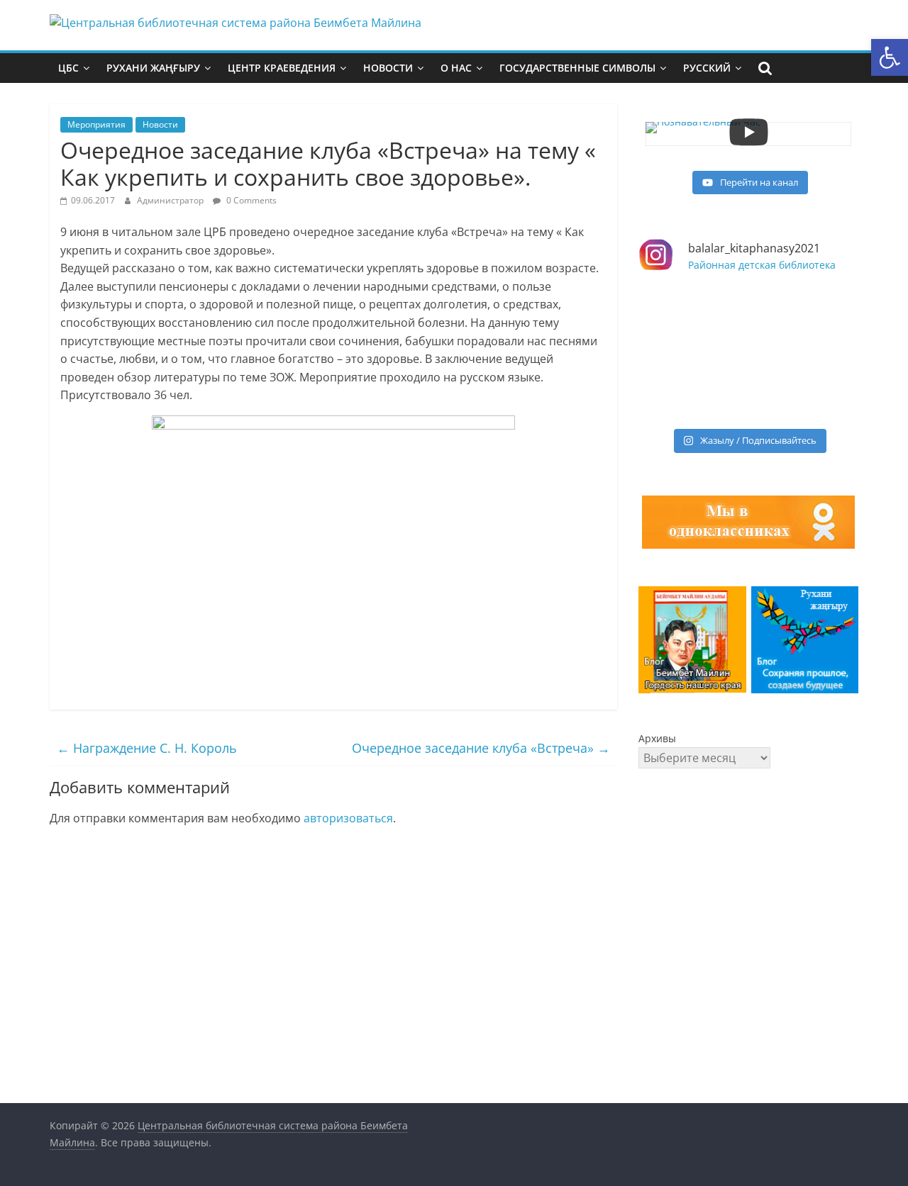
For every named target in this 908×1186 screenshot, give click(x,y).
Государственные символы (577, 67)
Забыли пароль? (748, 1035)
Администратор (171, 200)
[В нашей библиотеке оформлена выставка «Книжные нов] (691, 387)
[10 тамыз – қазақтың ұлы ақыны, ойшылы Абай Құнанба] (805, 320)
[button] (889, 57)
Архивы (657, 738)
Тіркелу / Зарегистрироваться (805, 982)
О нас (456, 67)
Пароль (658, 891)
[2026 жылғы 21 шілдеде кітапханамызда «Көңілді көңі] (805, 387)
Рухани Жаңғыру (153, 67)
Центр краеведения (282, 67)
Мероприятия (96, 124)
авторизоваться (348, 818)
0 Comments (250, 200)
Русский (707, 67)
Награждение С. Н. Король (147, 747)
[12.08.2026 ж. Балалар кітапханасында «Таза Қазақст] (691, 320)
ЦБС (68, 67)
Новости (388, 67)
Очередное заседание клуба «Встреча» (481, 747)
